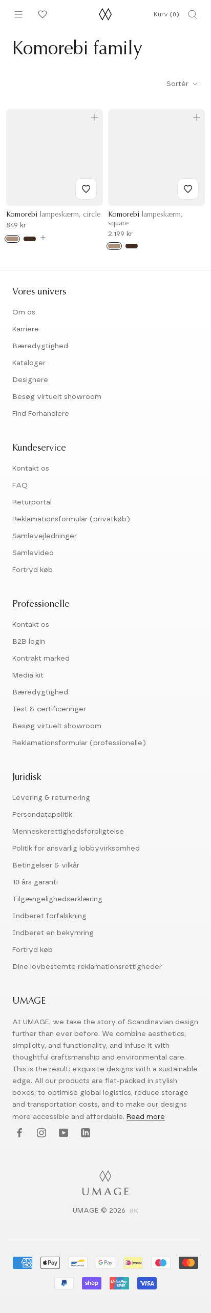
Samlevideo (33, 553)
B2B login (28, 641)
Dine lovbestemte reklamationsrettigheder (87, 966)
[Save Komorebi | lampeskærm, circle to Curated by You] (86, 189)
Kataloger (29, 363)
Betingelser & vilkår (45, 865)
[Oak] (12, 239)
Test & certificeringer (49, 709)
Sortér (178, 84)
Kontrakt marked (41, 658)
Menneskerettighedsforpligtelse (68, 831)
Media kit (28, 675)
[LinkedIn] (84, 1133)
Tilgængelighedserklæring (57, 899)
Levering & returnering (51, 797)
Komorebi (53, 215)
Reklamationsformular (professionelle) (79, 743)
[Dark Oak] (30, 239)
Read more (145, 1116)
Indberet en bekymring (53, 933)
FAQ (20, 485)
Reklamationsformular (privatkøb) (71, 519)
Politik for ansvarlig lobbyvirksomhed (76, 848)
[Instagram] (40, 1133)
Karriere (25, 329)
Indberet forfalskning (49, 916)
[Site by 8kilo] (134, 1212)
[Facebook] (18, 1133)
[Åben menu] (18, 14)
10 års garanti (35, 882)
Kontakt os (30, 468)
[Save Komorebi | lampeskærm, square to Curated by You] (188, 189)
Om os (23, 312)
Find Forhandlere (40, 413)
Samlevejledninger (44, 536)
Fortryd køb (32, 570)
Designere (30, 380)
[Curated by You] (41, 14)
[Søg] (192, 14)
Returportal (32, 502)
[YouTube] (62, 1133)
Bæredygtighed (40, 346)
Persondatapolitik (42, 814)
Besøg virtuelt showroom (56, 396)
